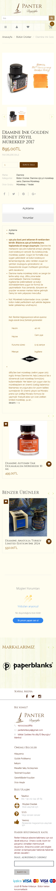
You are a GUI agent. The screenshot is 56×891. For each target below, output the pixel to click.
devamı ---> (14, 403)
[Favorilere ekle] (6, 424)
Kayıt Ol (21, 872)
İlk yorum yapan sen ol (28, 620)
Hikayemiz (19, 754)
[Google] (33, 194)
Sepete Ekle (29, 164)
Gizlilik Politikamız (22, 758)
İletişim (17, 763)
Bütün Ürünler (23, 37)
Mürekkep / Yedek (25, 184)
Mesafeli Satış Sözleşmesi (26, 768)
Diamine (20, 175)
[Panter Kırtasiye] (28, 7)
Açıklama (13, 230)
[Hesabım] (17, 27)
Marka (11, 233)
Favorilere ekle (10, 155)
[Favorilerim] (28, 27)
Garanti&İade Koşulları (24, 778)
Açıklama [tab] (28, 208)
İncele (28, 666)
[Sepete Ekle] (49, 464)
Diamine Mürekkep (30, 181)
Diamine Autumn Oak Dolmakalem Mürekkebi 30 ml (23, 466)
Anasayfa (7, 37)
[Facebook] (4, 194)
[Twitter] (13, 194)
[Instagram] (40, 696)
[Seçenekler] (49, 541)
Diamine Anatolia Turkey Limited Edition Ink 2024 (23, 542)
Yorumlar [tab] (28, 217)
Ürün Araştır (19, 782)
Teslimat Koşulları (22, 773)
